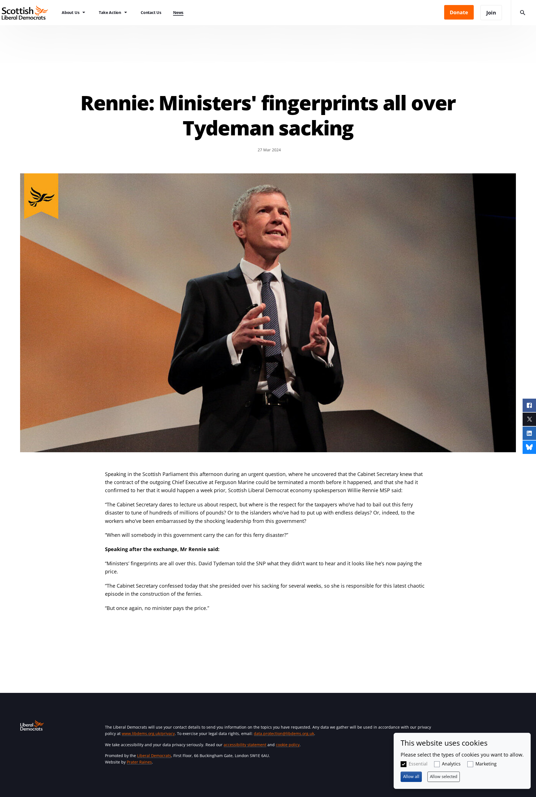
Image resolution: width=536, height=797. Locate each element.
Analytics (451, 764)
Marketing (486, 764)
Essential (418, 764)
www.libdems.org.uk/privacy (148, 733)
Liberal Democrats (154, 755)
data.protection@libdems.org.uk (284, 733)
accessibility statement (245, 744)
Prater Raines (139, 762)
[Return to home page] (28, 12)
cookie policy (288, 744)
